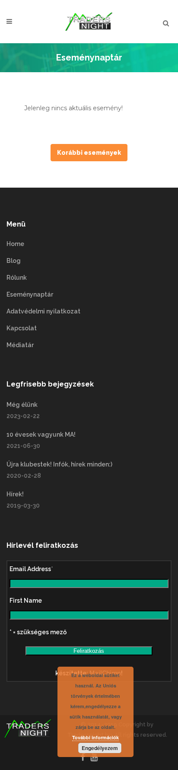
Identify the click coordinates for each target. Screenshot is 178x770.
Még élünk (22, 404)
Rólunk (16, 277)
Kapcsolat (21, 328)
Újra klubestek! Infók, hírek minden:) (59, 464)
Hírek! (15, 494)
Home (15, 243)
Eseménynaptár (29, 294)
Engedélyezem (100, 748)
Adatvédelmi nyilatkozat (43, 311)
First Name (26, 600)
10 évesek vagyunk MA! (41, 434)
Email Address (31, 569)
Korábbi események (89, 152)
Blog (13, 260)
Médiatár (20, 345)
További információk (95, 737)
